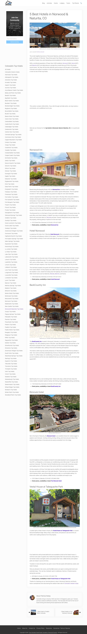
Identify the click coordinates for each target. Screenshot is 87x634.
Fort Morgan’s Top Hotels (12, 202)
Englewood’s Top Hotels (11, 181)
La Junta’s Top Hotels (11, 249)
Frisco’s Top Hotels (10, 207)
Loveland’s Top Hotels (11, 278)
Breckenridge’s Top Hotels (12, 106)
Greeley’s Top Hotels (10, 228)
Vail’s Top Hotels (9, 371)
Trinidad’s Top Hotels (11, 369)
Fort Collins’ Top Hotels (11, 197)
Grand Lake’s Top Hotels (12, 225)
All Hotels (7, 69)
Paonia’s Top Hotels (10, 319)
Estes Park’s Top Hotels (11, 186)
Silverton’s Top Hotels (11, 348)
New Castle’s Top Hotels (11, 306)
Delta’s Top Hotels (10, 160)
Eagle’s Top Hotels (10, 176)
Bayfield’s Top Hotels (11, 98)
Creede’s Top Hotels (10, 150)
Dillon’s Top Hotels (10, 168)
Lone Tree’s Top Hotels (11, 270)
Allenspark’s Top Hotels (11, 77)
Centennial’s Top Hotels (11, 129)
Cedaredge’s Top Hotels (11, 126)
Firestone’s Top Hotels (11, 194)
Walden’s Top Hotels (10, 376)
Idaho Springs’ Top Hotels (12, 241)
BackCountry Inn (37, 341)
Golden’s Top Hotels (10, 218)
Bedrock (57, 274)
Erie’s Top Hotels (9, 184)
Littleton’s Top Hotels (11, 267)
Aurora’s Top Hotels (10, 87)
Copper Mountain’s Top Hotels (13, 139)
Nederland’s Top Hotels (11, 304)
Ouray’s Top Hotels (10, 311)
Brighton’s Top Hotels (11, 108)
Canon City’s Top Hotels (11, 119)
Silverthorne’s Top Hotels (12, 345)
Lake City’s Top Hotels (11, 254)
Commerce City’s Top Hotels (13, 137)
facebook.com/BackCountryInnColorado (62, 48)
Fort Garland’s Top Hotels (12, 199)
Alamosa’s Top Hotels (11, 74)
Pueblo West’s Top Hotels (12, 330)
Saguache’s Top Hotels (11, 340)
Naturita (34, 65)
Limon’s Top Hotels (10, 265)
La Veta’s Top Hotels (10, 251)
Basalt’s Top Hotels (10, 95)
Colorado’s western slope (71, 583)
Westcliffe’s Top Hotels (11, 382)
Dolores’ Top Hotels (10, 171)
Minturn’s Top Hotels (10, 291)
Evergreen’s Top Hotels (11, 189)
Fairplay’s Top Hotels (11, 192)
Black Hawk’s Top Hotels (12, 100)
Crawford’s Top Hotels (11, 147)
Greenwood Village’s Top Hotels (14, 231)
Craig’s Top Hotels (10, 145)
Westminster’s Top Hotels (12, 384)
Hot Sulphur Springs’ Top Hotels (14, 238)
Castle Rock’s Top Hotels (12, 124)
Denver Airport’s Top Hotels (12, 163)
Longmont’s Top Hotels (11, 272)
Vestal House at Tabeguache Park (60, 578)
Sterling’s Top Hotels (10, 358)
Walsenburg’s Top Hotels (12, 379)
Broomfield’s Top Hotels (11, 111)
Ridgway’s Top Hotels (11, 335)
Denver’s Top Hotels (10, 166)
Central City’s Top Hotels (12, 132)
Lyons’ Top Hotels (10, 280)
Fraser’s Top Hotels (10, 205)
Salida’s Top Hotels (10, 343)
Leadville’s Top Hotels (11, 262)
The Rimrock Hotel (56, 481)
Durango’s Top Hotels (11, 173)
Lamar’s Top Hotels (10, 259)
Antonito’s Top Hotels (11, 80)
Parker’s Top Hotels (10, 324)
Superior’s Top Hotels (11, 361)
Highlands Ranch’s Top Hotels (13, 236)
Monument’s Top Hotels (11, 298)
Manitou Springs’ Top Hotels (13, 285)
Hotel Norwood (55, 279)
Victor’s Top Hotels (10, 374)
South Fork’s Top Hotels (11, 353)
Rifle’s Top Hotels (10, 337)
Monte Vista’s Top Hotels (12, 293)
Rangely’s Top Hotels (11, 332)
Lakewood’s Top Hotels (11, 257)
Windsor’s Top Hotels (11, 389)
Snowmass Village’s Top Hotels (14, 350)
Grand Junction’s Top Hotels (13, 223)
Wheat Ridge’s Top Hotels (12, 387)
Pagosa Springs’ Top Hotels (12, 314)
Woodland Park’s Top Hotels (13, 395)
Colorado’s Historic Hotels (12, 72)
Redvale (52, 274)
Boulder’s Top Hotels (10, 103)
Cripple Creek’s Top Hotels (12, 155)
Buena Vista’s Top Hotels (12, 116)
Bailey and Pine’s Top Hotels (13, 93)
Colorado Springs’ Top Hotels (13, 134)
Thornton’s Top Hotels (11, 366)
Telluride (48, 217)
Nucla (73, 63)
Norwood (65, 63)
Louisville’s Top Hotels (11, 275)
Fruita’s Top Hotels (10, 210)
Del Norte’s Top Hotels (11, 158)
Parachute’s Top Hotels (11, 322)
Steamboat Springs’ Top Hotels (13, 356)
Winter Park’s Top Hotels (12, 392)
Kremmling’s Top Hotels (11, 246)
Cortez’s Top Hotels (10, 142)
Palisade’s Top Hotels (11, 317)
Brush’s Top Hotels (10, 113)
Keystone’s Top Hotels (11, 244)
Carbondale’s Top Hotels (12, 121)
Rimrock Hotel (51, 436)
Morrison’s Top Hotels (11, 301)
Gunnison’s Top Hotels (11, 233)
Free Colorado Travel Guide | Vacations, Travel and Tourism (43, 632)
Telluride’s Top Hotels (11, 363)
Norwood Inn (56, 189)
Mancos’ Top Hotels (10, 283)
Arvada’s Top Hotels (10, 82)
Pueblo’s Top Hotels (10, 327)
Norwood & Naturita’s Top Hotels (14, 309)
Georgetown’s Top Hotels (12, 212)
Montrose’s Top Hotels (11, 296)
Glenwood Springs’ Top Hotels (13, 215)
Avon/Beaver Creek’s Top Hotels (14, 90)
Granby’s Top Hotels (10, 220)
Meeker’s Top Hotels (10, 288)
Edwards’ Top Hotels (10, 179)
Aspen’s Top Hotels (10, 85)
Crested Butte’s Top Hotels (12, 153)
